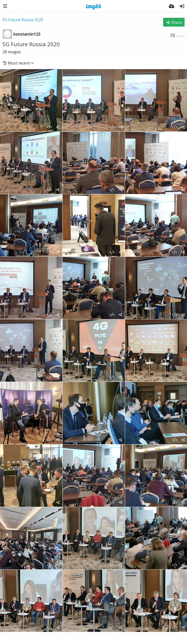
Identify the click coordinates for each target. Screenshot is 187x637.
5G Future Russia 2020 (22, 19)
